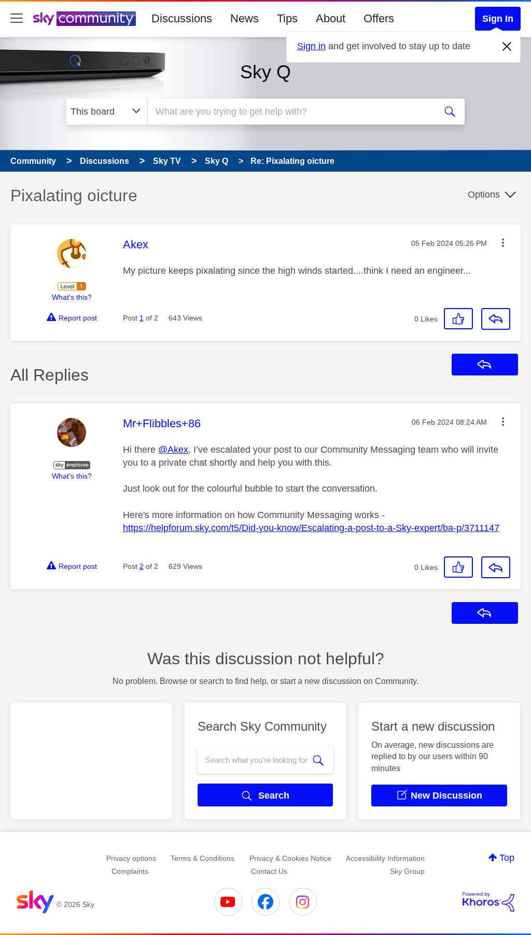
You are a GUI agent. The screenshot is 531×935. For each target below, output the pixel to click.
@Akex (173, 449)
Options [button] (484, 194)
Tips (287, 18)
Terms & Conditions (202, 858)
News (244, 18)
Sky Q (265, 71)
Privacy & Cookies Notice (290, 858)
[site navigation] (16, 18)
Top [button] (506, 858)
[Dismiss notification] (507, 46)
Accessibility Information (385, 858)
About (330, 18)
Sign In (497, 18)
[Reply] (495, 319)
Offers (379, 18)
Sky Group (407, 871)
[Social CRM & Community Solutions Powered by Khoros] (488, 902)
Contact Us (269, 871)
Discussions (181, 18)
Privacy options (131, 858)
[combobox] (290, 111)
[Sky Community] (84, 18)
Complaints (129, 871)
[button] (503, 242)
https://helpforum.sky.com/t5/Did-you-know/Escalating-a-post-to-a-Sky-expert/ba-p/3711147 (311, 528)
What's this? (72, 297)
